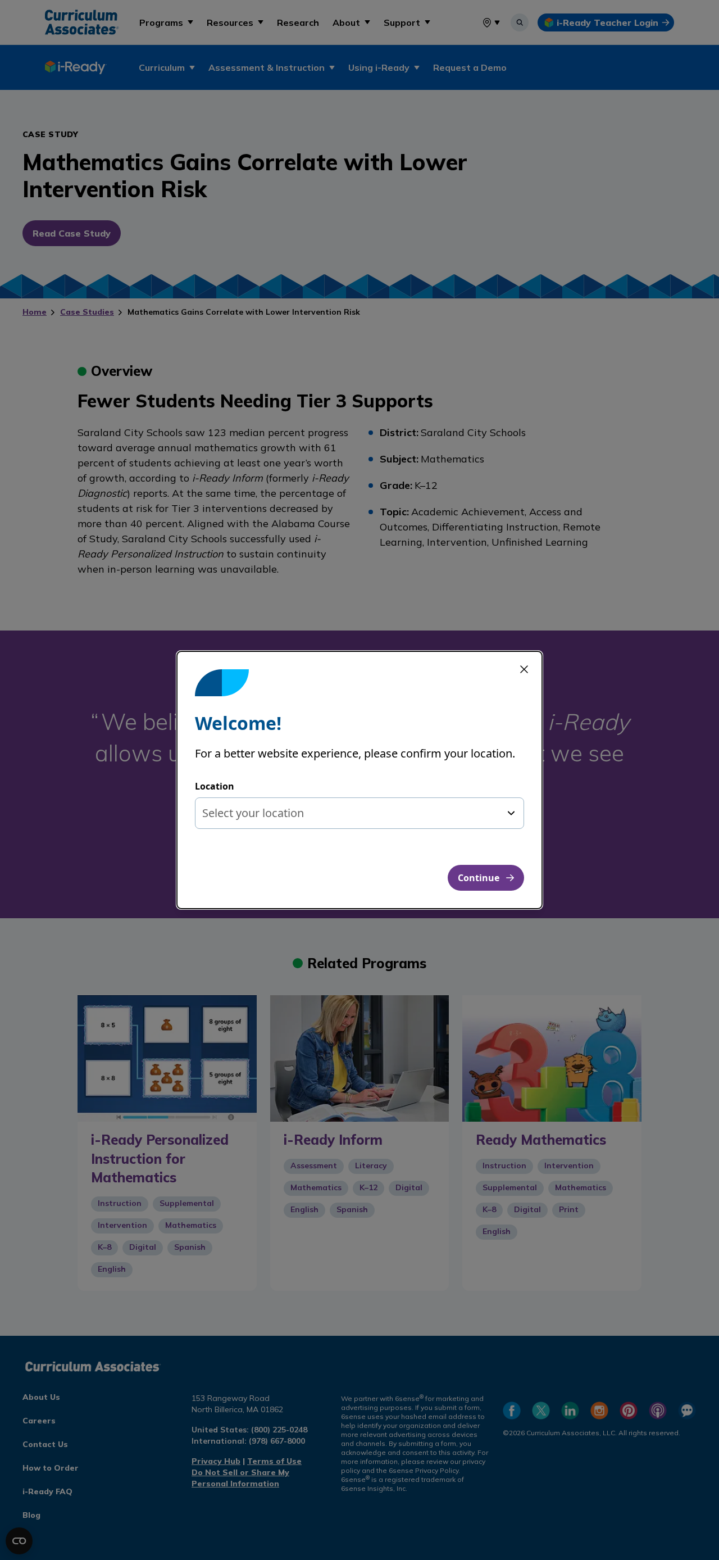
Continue (478, 878)
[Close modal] (524, 669)
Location (214, 786)
